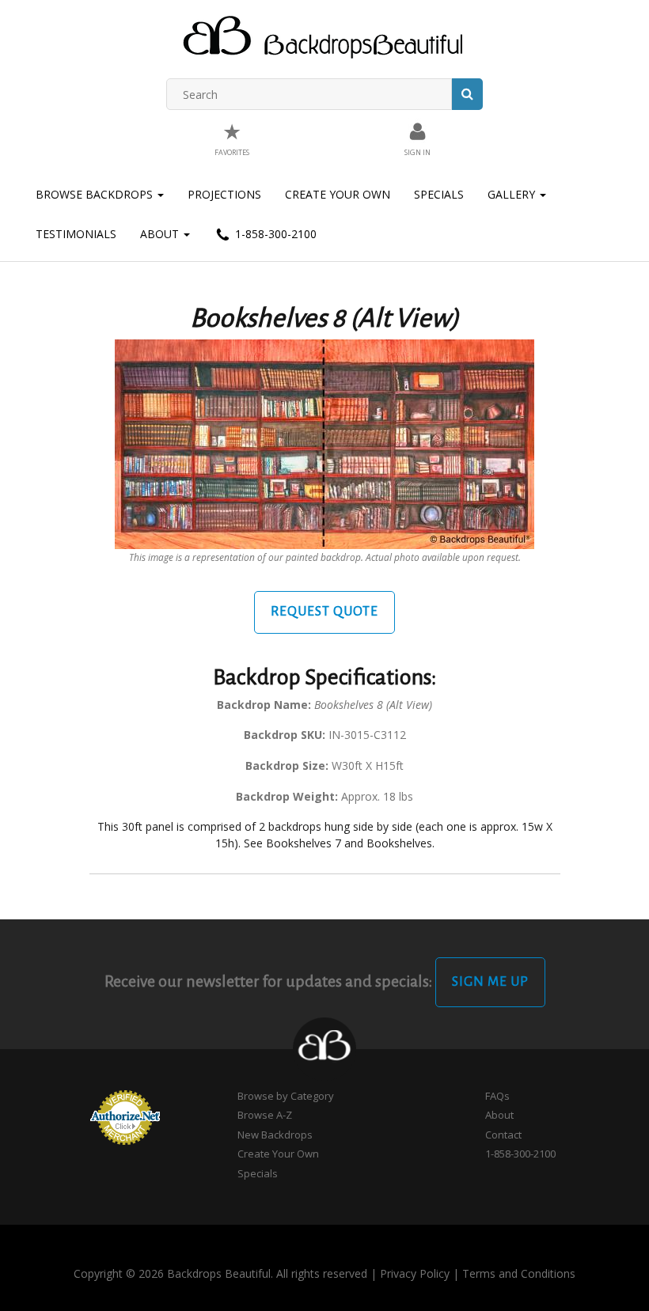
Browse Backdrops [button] (96, 194)
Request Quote (324, 611)
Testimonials (76, 233)
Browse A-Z (264, 1115)
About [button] (161, 233)
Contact (503, 1134)
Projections (224, 194)
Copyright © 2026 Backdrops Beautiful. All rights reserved (220, 1273)
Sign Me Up (490, 982)
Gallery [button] (513, 194)
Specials (439, 194)
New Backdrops (275, 1134)
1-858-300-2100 (274, 233)
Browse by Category (285, 1096)
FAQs (497, 1096)
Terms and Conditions (518, 1273)
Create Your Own (337, 194)
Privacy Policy (415, 1273)
